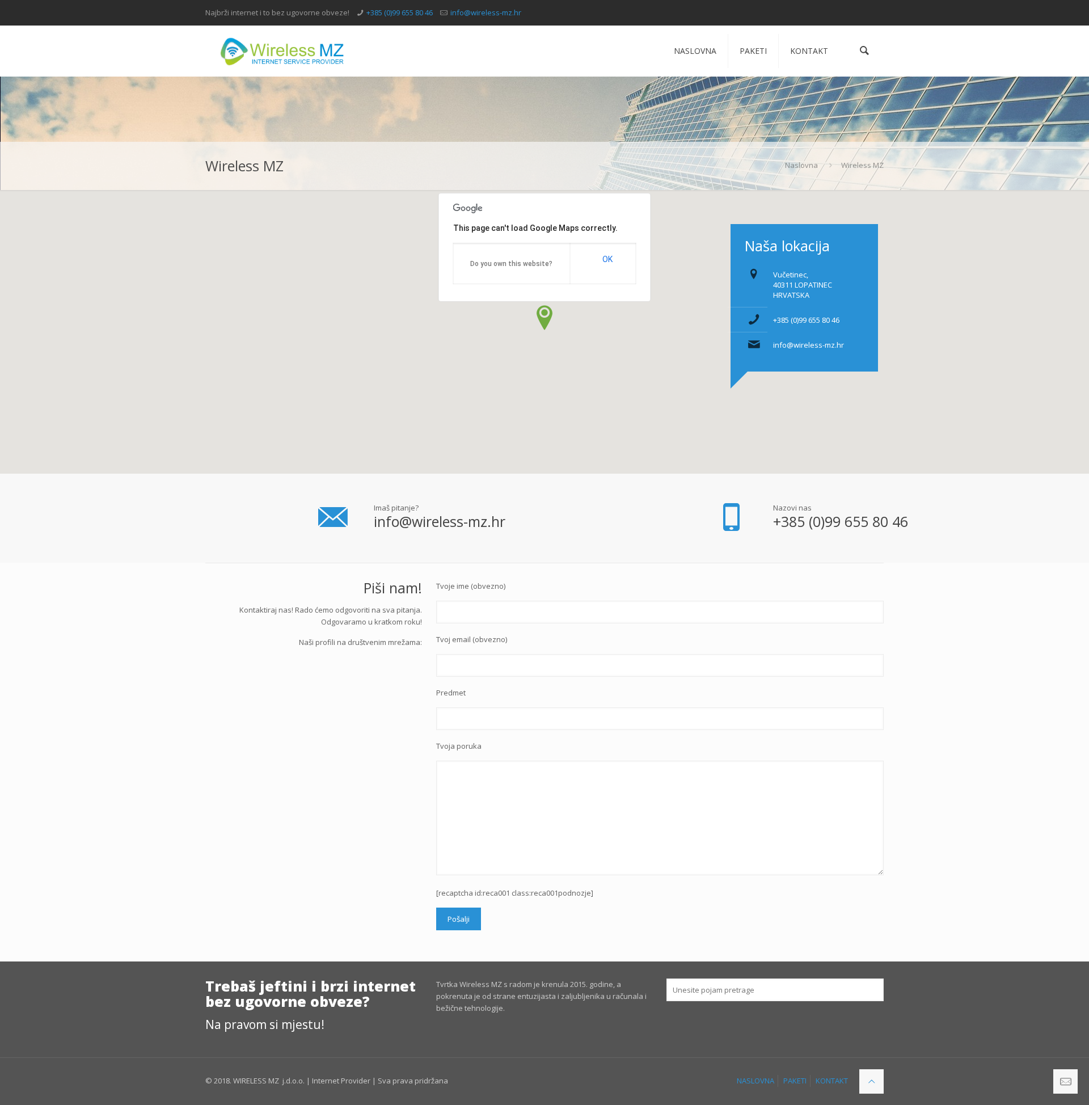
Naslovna (801, 165)
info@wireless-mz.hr (485, 12)
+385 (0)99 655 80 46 (399, 12)
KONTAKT (832, 1081)
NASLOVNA (755, 1081)
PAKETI (795, 1081)
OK (607, 259)
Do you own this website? (511, 264)
